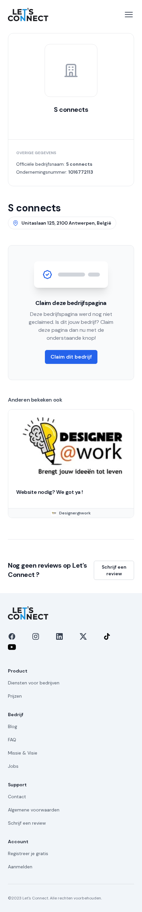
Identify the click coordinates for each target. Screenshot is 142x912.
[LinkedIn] (59, 636)
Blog (12, 726)
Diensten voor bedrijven (33, 683)
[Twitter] (83, 636)
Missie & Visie (22, 753)
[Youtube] (12, 647)
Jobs (13, 766)
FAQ (12, 740)
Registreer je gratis (28, 853)
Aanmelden (20, 867)
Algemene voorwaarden (33, 810)
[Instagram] (36, 636)
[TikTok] (107, 636)
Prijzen (15, 696)
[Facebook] (12, 636)
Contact (17, 797)
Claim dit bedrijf (71, 356)
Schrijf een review (114, 570)
